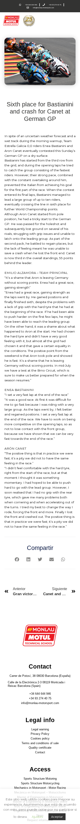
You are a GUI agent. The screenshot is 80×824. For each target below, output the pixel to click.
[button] (17, 559)
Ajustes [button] (37, 817)
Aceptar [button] (57, 816)
